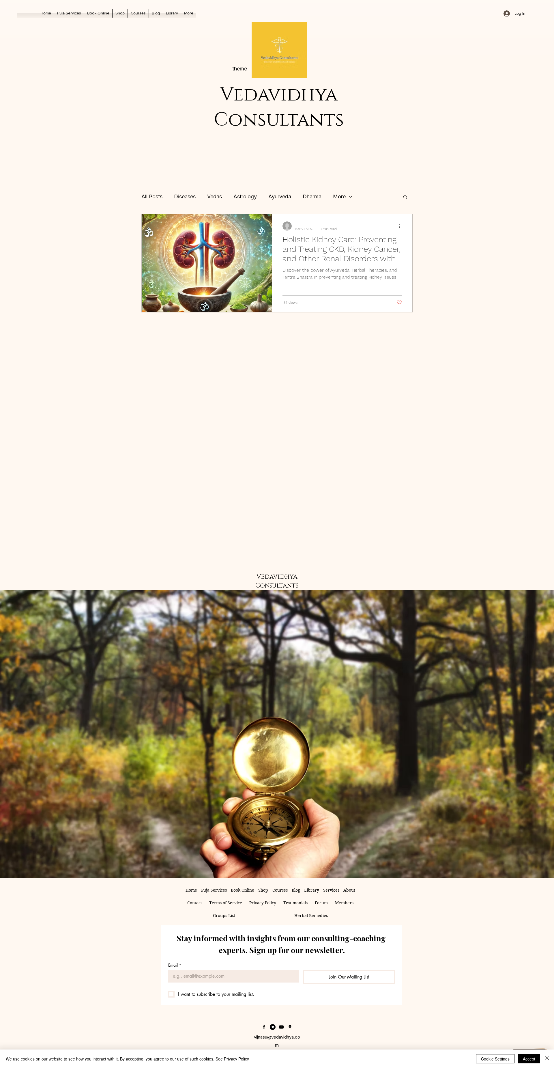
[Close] (547, 1058)
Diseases (185, 196)
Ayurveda (279, 196)
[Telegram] (273, 1027)
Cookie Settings (495, 1059)
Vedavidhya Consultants (279, 107)
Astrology (245, 196)
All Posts (151, 196)
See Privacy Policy (232, 1059)
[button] (172, 13)
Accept (529, 1059)
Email (174, 965)
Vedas (214, 196)
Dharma (312, 196)
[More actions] (401, 226)
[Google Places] (290, 1027)
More (339, 196)
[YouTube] (281, 1027)
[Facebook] (264, 1027)
